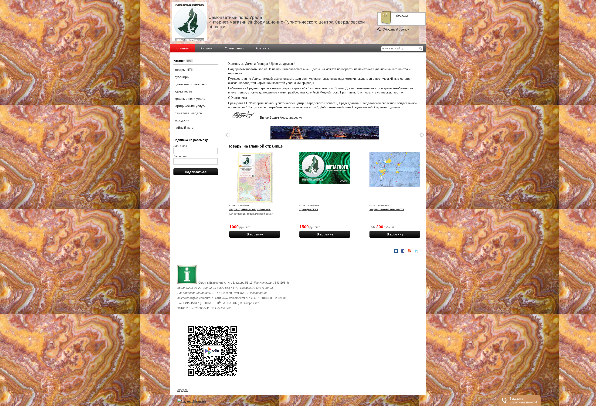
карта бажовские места (386, 209)
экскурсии (182, 120)
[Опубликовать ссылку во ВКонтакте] (396, 251)
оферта (182, 390)
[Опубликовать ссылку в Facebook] (402, 251)
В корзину (255, 234)
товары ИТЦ (184, 70)
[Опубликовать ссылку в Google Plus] (409, 251)
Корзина (402, 15)
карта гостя (183, 91)
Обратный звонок (396, 29)
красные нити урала (190, 98)
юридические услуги (190, 106)
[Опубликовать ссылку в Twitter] (416, 251)
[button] (227, 135)
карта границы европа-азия (250, 209)
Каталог (206, 48)
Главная (182, 48)
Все (189, 60)
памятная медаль (188, 113)
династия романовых (191, 84)
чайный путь (184, 127)
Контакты (262, 48)
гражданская (308, 209)
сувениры (182, 77)
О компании (234, 48)
